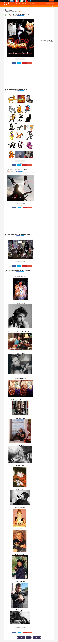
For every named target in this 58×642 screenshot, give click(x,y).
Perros (14, 6)
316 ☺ (18, 261)
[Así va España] (15, 1)
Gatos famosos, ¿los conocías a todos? (16, 89)
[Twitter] (19, 63)
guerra (14, 205)
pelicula (13, 61)
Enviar (28, 3)
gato (11, 205)
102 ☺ (18, 58)
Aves (26, 6)
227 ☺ (18, 203)
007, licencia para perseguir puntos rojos (17, 14)
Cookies (49, 40)
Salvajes (20, 6)
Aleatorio (24, 3)
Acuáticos (24, 6)
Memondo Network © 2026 (50, 41)
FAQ (51, 40)
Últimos (15, 3)
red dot (27, 61)
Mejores (19, 3)
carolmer (9, 90)
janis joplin (20, 630)
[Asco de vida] (8, 1)
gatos (18, 163)
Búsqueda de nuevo (20, 11)
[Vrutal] (18, 1)
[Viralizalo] (30, 1)
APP (52, 40)
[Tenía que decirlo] (27, 1)
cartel (25, 61)
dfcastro (9, 171)
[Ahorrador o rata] (28, 1)
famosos (20, 61)
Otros (29, 6)
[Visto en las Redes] (13, 1)
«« (18, 637)
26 (23, 627)
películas (22, 205)
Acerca (41, 40)
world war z (17, 205)
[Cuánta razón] (10, 1)
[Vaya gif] (25, 1)
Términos (44, 40)
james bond (16, 61)
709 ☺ (18, 627)
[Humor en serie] (22, 1)
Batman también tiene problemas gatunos (17, 234)
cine (20, 205)
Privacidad (46, 40)
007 (22, 61)
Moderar (32, 3)
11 (23, 161)
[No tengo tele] (23, 1)
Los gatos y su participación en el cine (16, 170)
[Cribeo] (20, 1)
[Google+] (29, 63)
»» (40, 637)
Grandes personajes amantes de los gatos (17, 270)
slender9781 (9, 15)
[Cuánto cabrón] (17, 1)
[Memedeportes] (12, 1)
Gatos (17, 6)
